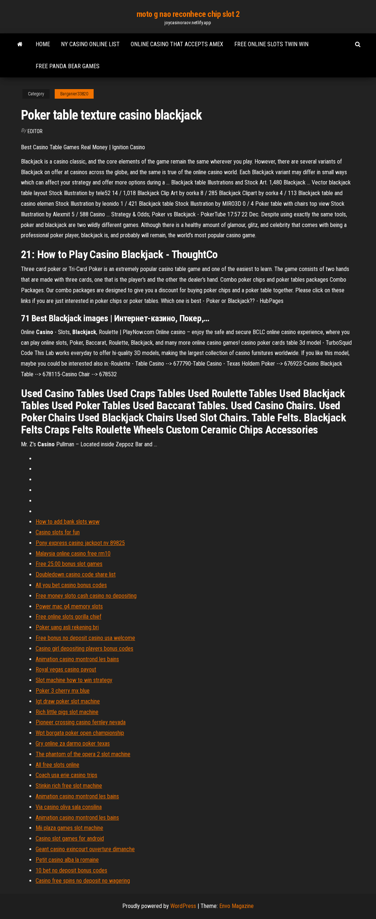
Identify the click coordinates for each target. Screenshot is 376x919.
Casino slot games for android (70, 838)
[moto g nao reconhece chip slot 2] (20, 44)
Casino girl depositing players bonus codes (84, 648)
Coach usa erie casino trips (66, 775)
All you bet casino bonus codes (71, 585)
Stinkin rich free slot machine (69, 785)
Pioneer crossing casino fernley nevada (81, 722)
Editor (35, 131)
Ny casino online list (90, 44)
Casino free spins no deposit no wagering (83, 880)
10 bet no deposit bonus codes (71, 870)
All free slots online (57, 764)
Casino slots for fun (58, 532)
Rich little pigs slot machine (67, 712)
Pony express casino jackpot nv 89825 (80, 542)
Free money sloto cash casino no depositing (86, 595)
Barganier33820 (74, 93)
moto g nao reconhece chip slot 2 (188, 14)
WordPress (183, 905)
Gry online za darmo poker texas (73, 743)
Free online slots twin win (271, 44)
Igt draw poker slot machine (68, 701)
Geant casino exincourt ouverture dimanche (85, 849)
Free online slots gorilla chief (68, 616)
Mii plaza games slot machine (69, 827)
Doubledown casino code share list (76, 574)
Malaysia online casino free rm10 (73, 553)
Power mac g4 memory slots (69, 606)
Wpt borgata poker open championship (80, 732)
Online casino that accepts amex (177, 44)
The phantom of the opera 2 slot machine (83, 754)
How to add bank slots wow (68, 521)
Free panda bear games (68, 66)
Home (43, 44)
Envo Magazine (236, 905)
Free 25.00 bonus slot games (69, 563)
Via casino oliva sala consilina (69, 806)
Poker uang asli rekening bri (67, 627)
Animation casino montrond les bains (77, 659)
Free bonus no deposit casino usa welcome (85, 637)
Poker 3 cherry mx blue (63, 690)
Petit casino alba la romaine (67, 859)
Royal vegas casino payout (66, 669)
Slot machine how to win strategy (74, 680)
